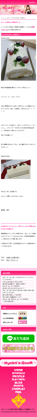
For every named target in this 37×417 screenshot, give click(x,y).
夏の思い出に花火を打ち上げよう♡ (13, 288)
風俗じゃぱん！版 (7, 322)
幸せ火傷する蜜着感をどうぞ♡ (12, 297)
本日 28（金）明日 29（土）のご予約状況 (15, 299)
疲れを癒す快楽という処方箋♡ (12, 295)
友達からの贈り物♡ (13, 257)
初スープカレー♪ (12, 260)
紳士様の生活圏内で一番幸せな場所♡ (14, 284)
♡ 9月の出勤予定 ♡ (8, 301)
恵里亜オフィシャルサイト (10, 313)
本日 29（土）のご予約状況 (11, 286)
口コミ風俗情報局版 (8, 318)
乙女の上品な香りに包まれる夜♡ (12, 282)
